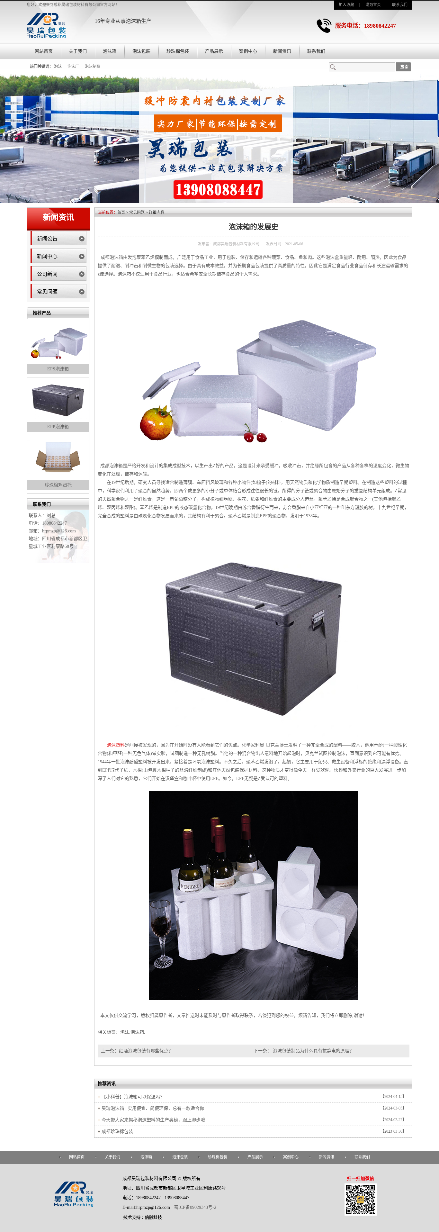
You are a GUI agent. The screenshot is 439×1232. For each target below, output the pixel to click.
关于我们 (78, 51)
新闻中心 (47, 256)
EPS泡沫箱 (58, 369)
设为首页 (373, 5)
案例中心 (248, 51)
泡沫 (58, 66)
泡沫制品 (92, 66)
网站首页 (44, 51)
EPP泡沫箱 (58, 426)
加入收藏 (346, 5)
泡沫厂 (73, 66)
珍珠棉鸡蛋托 (58, 485)
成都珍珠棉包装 (117, 1131)
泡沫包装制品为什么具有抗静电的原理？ (313, 1050)
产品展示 (214, 51)
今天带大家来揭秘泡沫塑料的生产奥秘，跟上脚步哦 (153, 1120)
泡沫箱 (109, 51)
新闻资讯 (282, 51)
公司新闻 (47, 274)
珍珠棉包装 (177, 51)
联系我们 (400, 5)
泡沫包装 (141, 51)
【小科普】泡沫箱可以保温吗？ (133, 1096)
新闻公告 (47, 238)
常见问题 (47, 291)
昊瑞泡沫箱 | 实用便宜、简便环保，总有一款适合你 (153, 1108)
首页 (121, 212)
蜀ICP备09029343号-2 (195, 1207)
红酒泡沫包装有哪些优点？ (146, 1050)
